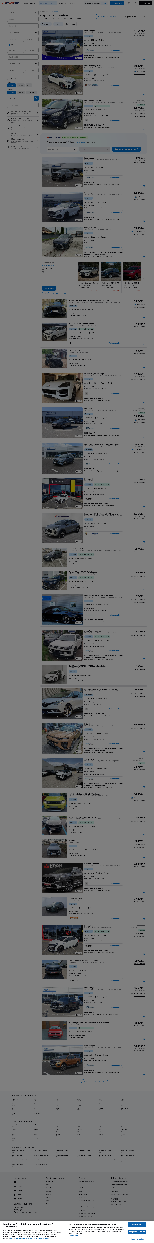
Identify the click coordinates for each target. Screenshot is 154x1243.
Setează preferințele (137, 1239)
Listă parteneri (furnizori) (78, 1235)
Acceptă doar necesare (137, 1232)
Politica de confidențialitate (40, 1238)
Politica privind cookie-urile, (20, 1238)
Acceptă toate (137, 1224)
